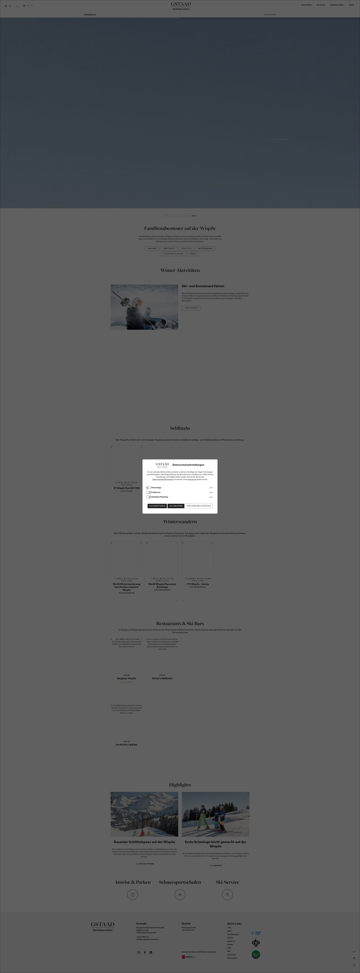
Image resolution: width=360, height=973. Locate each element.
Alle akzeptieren (157, 506)
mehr (210, 487)
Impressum (192, 480)
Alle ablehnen (176, 506)
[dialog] (180, 486)
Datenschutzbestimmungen (162, 480)
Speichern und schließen (199, 506)
